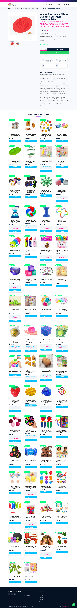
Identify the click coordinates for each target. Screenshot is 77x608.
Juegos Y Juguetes (43, 595)
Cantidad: (42, 47)
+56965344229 (59, 593)
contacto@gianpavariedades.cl (62, 596)
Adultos (40, 601)
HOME (46, 4)
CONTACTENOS (60, 4)
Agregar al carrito (59, 49)
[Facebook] (9, 594)
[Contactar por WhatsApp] (73, 604)
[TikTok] (15, 594)
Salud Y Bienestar (43, 593)
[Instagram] (12, 594)
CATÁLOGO (51, 4)
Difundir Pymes (66, 606)
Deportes (41, 597)
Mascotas (41, 599)
